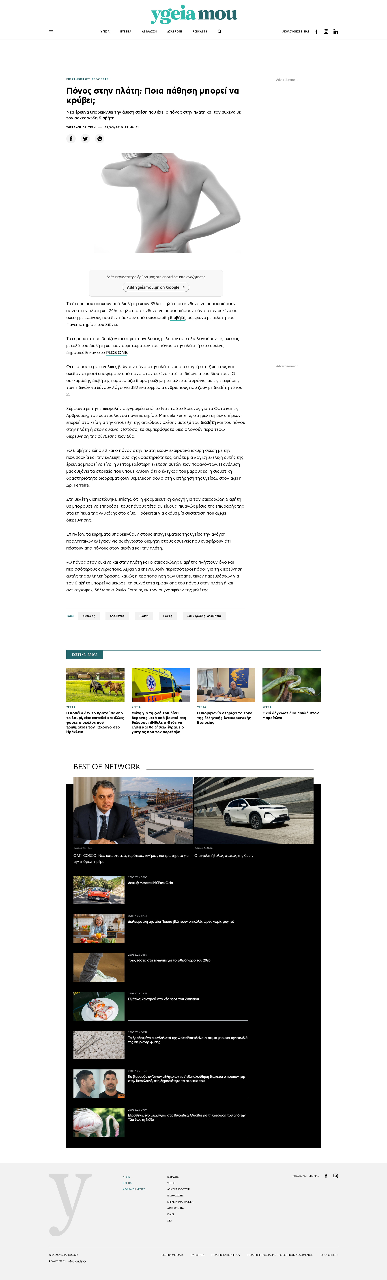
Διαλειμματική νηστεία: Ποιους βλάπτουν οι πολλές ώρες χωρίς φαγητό (181, 921)
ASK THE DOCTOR (178, 1189)
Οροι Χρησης (329, 1255)
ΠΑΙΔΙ (170, 1214)
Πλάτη (144, 616)
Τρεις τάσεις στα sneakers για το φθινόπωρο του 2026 (169, 960)
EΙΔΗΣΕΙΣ (172, 1177)
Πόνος (167, 616)
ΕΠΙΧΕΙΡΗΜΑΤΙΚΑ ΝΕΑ (180, 1202)
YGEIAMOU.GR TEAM (80, 127)
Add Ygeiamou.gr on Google (153, 287)
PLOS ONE (116, 352)
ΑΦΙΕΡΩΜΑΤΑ (175, 1208)
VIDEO (171, 1183)
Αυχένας (89, 616)
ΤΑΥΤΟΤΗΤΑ (197, 1255)
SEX (169, 1220)
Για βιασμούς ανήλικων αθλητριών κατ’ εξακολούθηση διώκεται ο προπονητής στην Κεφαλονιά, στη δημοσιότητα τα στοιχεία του (186, 1078)
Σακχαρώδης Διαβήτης (204, 616)
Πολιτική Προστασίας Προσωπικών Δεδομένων (280, 1255)
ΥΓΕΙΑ (105, 31)
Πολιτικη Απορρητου (225, 1255)
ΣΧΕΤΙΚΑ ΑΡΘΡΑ (84, 655)
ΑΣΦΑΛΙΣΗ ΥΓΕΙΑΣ (134, 1189)
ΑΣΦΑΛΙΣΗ (149, 31)
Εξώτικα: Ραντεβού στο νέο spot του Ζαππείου (163, 999)
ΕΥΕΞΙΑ (125, 31)
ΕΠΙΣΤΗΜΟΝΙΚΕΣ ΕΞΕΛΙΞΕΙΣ (87, 79)
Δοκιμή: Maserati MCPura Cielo (150, 883)
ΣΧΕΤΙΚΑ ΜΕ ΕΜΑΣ (172, 1255)
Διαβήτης (117, 616)
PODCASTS (200, 31)
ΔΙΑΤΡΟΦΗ (174, 31)
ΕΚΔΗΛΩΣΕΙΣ (175, 1195)
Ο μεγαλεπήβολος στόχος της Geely (223, 855)
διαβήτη (177, 317)
